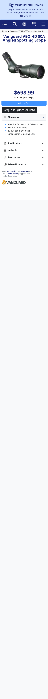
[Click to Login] (24, 24)
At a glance (13, 117)
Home (4, 31)
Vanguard (11, 171)
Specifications (14, 143)
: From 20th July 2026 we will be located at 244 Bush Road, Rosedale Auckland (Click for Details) (25, 10)
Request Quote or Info (19, 110)
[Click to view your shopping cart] (34, 24)
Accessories (13, 157)
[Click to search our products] (14, 24)
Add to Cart (24, 103)
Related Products (16, 164)
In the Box (13, 150)
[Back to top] (44, 695)
